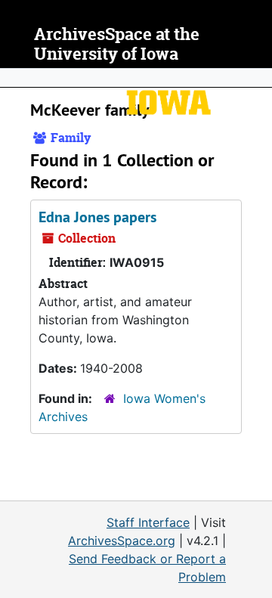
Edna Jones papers (97, 217)
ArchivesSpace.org (121, 540)
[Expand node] (257, 78)
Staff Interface (148, 522)
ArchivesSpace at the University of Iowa (116, 44)
